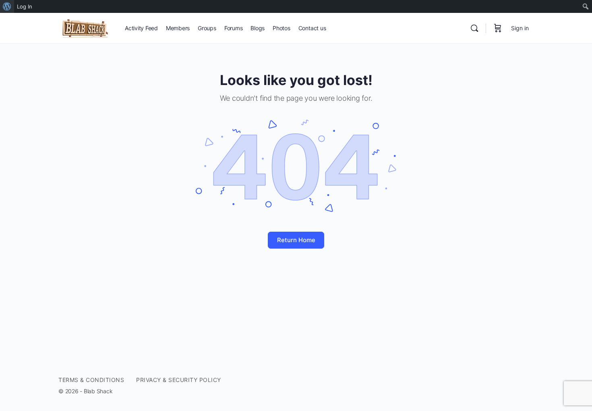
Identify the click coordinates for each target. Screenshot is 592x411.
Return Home (296, 240)
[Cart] (498, 28)
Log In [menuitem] (24, 6)
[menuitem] (7, 6)
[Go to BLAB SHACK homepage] (85, 27)
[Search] (474, 28)
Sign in (520, 28)
